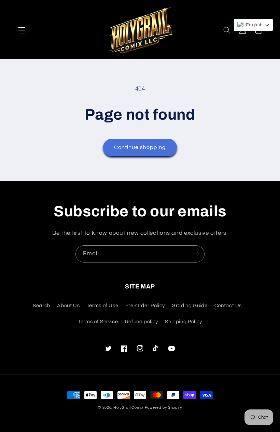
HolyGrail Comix (128, 407)
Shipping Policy (183, 321)
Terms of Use (102, 305)
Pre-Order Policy (145, 305)
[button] (21, 30)
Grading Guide (189, 305)
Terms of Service (98, 321)
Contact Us (228, 305)
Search (41, 305)
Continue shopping (140, 147)
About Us (68, 305)
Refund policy (141, 321)
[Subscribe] (196, 253)
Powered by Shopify (163, 407)
